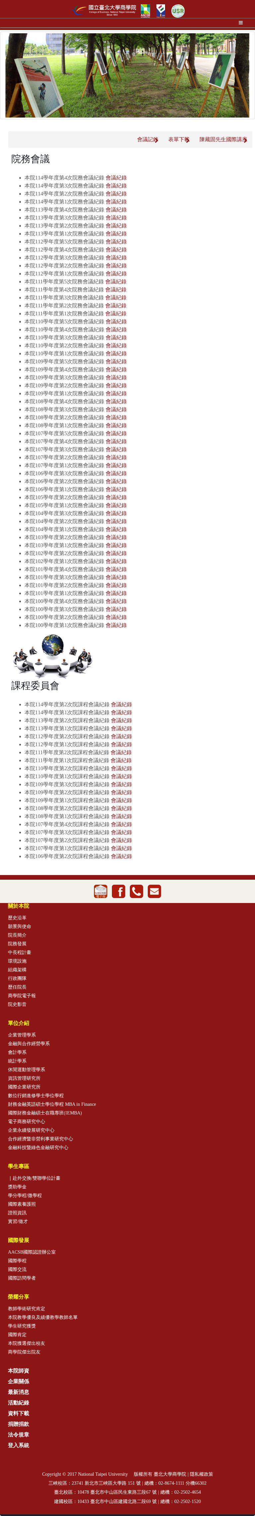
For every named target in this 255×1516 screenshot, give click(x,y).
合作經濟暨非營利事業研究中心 (40, 1138)
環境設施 (17, 961)
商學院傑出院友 (24, 1352)
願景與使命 (19, 926)
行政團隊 (17, 978)
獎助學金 (17, 1186)
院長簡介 (17, 935)
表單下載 (179, 139)
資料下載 (18, 1413)
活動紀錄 (18, 1402)
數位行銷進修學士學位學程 (36, 1095)
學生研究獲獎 (22, 1326)
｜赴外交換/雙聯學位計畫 (34, 1178)
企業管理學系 (22, 1035)
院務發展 (17, 943)
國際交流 (17, 1269)
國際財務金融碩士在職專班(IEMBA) (45, 1112)
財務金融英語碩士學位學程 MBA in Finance (52, 1104)
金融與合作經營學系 (29, 1043)
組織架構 (17, 969)
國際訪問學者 (22, 1278)
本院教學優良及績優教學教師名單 (43, 1317)
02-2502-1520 (187, 1501)
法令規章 (18, 1434)
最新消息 (18, 1392)
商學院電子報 (22, 995)
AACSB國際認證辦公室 (32, 1252)
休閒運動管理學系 (26, 1069)
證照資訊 (17, 1212)
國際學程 (17, 1260)
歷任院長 (17, 987)
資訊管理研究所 (24, 1078)
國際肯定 (17, 1334)
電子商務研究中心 (26, 1121)
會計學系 (17, 1052)
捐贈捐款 (18, 1424)
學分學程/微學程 (25, 1195)
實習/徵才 (18, 1221)
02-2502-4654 (187, 1492)
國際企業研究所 (24, 1086)
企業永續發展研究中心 (31, 1130)
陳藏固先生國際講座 (223, 139)
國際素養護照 (22, 1204)
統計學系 (17, 1061)
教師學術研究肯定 (26, 1308)
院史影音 (17, 1004)
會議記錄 (147, 139)
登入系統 (18, 1445)
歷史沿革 (17, 917)
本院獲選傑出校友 (26, 1343)
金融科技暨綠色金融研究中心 (38, 1147)
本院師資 (18, 1370)
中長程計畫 (19, 952)
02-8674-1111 (171, 1483)
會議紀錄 (116, 177)
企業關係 (18, 1381)
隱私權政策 (201, 1474)
